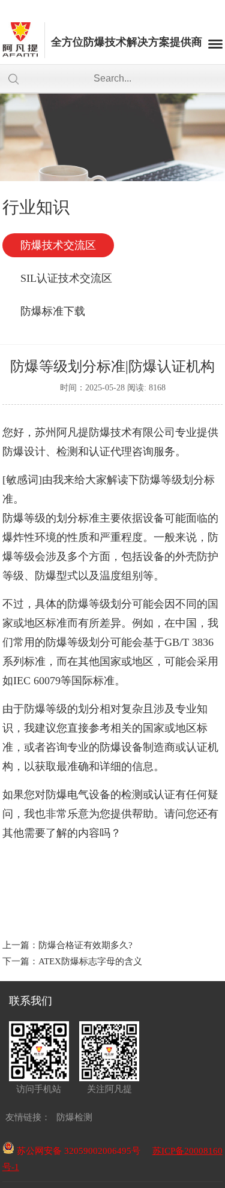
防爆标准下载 (52, 311)
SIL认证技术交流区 (66, 278)
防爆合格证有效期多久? (85, 945)
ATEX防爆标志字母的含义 (90, 961)
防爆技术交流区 (58, 245)
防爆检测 (74, 1117)
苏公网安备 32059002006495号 (77, 1151)
